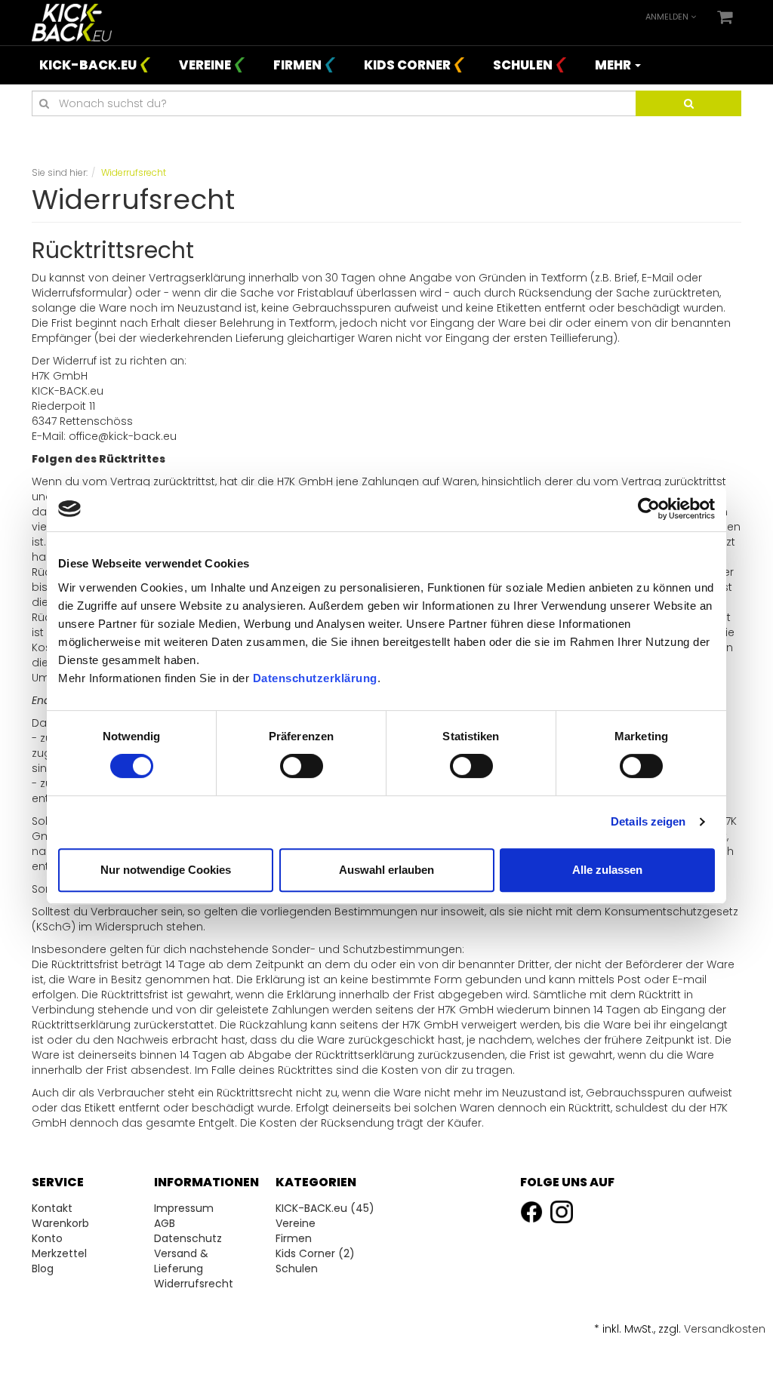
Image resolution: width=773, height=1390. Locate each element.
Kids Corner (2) (315, 1253)
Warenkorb (60, 1223)
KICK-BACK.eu (88, 65)
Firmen (297, 65)
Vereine (205, 65)
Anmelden (668, 17)
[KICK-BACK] (72, 21)
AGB (164, 1223)
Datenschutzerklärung (315, 678)
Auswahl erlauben (386, 869)
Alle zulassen (607, 869)
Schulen (523, 65)
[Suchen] (688, 103)
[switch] (301, 766)
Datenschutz (188, 1238)
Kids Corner (407, 65)
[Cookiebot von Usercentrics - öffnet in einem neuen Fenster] (649, 508)
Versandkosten (724, 1328)
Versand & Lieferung (181, 1261)
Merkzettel (59, 1253)
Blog (43, 1268)
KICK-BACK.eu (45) (325, 1208)
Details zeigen (648, 821)
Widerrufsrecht (193, 1283)
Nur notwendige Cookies (165, 869)
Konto (47, 1238)
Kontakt (52, 1208)
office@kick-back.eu (123, 436)
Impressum (184, 1208)
